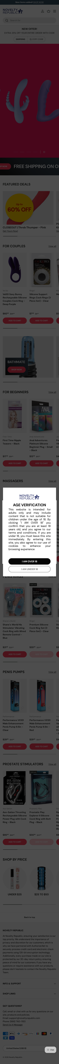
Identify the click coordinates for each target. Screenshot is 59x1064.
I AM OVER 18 (29, 561)
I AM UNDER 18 (29, 569)
